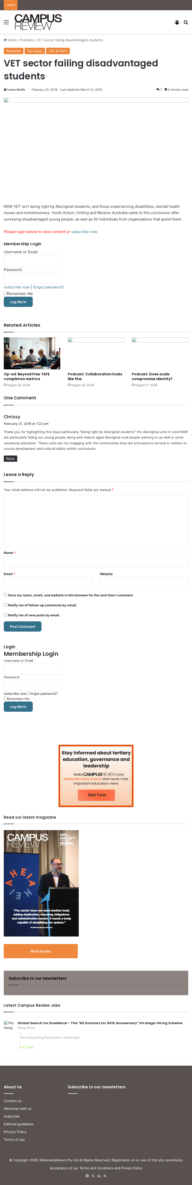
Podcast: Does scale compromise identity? (152, 376)
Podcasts (27, 40)
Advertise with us (18, 1109)
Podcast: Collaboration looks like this (95, 376)
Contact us (13, 1101)
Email (9, 574)
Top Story (34, 51)
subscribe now (84, 231)
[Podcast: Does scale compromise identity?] (160, 353)
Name (10, 553)
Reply (10, 459)
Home (12, 40)
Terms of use (14, 1140)
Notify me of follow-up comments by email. (42, 605)
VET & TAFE (58, 51)
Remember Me (20, 293)
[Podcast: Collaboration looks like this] (96, 353)
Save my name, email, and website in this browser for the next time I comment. (71, 595)
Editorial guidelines (19, 1124)
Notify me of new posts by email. (34, 615)
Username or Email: (21, 251)
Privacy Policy (15, 1132)
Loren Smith (16, 89)
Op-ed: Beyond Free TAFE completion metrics (27, 376)
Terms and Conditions (97, 1168)
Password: (13, 269)
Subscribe (12, 1116)
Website (106, 574)
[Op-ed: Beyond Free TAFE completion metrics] (32, 353)
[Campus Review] (38, 22)
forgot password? (48, 287)
